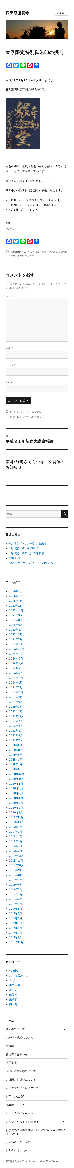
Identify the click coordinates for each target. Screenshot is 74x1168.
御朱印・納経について (19, 1037)
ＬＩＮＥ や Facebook (19, 1113)
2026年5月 (16, 591)
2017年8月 (15, 908)
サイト (9, 382)
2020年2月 (16, 807)
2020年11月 (16, 778)
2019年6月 (15, 836)
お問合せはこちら (17, 1150)
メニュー (61, 12)
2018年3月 (15, 894)
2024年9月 (16, 658)
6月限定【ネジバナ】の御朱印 (28, 543)
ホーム (10, 1020)
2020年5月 (16, 793)
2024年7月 (16, 668)
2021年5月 (15, 764)
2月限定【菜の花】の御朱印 (26, 553)
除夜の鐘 (14, 558)
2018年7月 (15, 879)
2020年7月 (16, 788)
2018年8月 (16, 875)
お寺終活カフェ (18, 975)
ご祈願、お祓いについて (21, 1079)
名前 (9, 348)
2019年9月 (15, 827)
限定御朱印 (30, 255)
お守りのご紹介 (15, 1096)
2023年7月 (16, 697)
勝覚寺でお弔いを (17, 1054)
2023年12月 (16, 687)
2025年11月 (16, 610)
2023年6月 (16, 701)
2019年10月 (16, 822)
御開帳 (64, 251)
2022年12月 (16, 716)
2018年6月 (16, 884)
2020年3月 (16, 802)
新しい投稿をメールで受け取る (25, 416)
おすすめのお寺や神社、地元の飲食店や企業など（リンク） (36, 1132)
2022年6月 (16, 726)
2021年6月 (15, 759)
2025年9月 (16, 615)
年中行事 (46, 251)
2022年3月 (16, 735)
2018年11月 (16, 860)
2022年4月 (16, 730)
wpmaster (16, 251)
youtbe (13, 970)
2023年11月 (16, 692)
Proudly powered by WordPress (40, 1161)
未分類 (13, 999)
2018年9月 (16, 870)
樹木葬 (13, 1004)
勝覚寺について (15, 1029)
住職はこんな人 (15, 1105)
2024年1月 (16, 682)
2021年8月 (15, 754)
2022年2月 (16, 740)
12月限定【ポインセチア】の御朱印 (31, 563)
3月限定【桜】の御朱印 (23, 548)
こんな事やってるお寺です (22, 1122)
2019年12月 (16, 817)
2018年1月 (15, 904)
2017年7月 (15, 913)
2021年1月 (15, 769)
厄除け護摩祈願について (21, 1071)
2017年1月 (15, 937)
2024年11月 (16, 653)
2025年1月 (15, 644)
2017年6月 (15, 918)
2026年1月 (16, 600)
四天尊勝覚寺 (17, 12)
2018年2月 (15, 899)
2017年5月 (15, 923)
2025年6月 (16, 625)
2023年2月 (16, 711)
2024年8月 (16, 663)
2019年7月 (15, 831)
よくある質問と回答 (18, 1142)
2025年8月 (16, 620)
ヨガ (12, 980)
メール (10, 365)
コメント (10, 296)
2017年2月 (15, 932)
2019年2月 (15, 851)
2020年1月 (16, 812)
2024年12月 (16, 649)
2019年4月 (15, 841)
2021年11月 (16, 750)
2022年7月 (16, 721)
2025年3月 (16, 634)
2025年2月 (16, 639)
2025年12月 (16, 605)
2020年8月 (16, 783)
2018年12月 (16, 855)
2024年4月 (16, 677)
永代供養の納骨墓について (22, 1088)
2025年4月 (16, 629)
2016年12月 (16, 942)
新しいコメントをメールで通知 (25, 411)
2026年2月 (16, 596)
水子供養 (11, 1063)
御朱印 (55, 251)
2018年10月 (16, 865)
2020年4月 (16, 798)
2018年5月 (15, 889)
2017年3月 (15, 928)
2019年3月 (15, 846)
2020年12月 (16, 774)
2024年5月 (16, 673)
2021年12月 (16, 745)
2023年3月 (16, 706)
